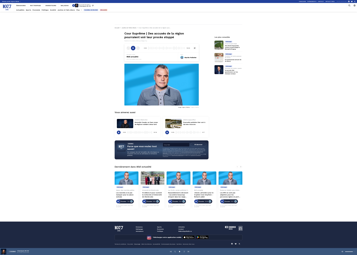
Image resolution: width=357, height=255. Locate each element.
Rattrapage (139, 229)
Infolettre (181, 227)
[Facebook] (349, 1)
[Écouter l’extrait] (133, 48)
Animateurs (139, 231)
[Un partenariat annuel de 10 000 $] (218, 57)
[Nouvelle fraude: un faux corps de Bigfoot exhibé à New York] (125, 123)
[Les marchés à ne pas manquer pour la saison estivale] (126, 178)
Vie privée (130, 244)
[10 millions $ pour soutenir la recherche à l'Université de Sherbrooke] (152, 178)
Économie (160, 229)
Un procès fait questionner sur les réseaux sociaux (231, 72)
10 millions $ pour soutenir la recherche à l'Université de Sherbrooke (152, 195)
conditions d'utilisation (196, 155)
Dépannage (137, 244)
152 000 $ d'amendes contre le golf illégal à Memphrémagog (232, 47)
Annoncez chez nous (188, 244)
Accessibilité (156, 244)
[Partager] (195, 48)
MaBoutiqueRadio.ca (185, 231)
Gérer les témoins (146, 244)
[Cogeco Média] (230, 229)
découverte (103, 10)
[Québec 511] (240, 230)
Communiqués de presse (168, 244)
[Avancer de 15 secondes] (138, 48)
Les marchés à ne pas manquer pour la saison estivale (125, 195)
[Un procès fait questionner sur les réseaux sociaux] (218, 69)
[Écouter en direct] (73, 5)
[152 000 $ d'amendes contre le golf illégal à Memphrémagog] (218, 45)
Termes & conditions (120, 244)
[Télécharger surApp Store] (189, 237)
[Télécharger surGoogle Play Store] (202, 237)
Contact (181, 229)
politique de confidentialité (177, 155)
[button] (171, 251)
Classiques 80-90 (85, 6)
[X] (355, 1)
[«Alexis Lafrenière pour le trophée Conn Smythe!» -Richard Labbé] (204, 178)
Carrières (179, 244)
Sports (159, 227)
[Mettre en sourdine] (342, 251)
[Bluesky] (352, 1)
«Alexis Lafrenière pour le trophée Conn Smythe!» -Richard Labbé (203, 195)
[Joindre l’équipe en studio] (92, 5)
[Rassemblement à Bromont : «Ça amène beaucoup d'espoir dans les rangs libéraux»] (178, 178)
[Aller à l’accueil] (7, 7)
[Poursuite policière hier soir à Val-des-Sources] (173, 123)
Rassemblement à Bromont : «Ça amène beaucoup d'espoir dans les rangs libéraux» (178, 195)
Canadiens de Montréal (91, 10)
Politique (160, 231)
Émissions (139, 227)
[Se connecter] (354, 5)
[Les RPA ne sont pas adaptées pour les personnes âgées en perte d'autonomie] (230, 178)
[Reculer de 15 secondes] (128, 48)
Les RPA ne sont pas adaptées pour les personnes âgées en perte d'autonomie (230, 195)
